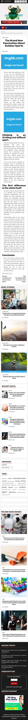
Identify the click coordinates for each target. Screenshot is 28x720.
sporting (12, 492)
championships (19, 478)
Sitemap (22, 714)
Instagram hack (14, 485)
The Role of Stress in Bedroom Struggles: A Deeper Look (17, 449)
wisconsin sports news (6, 494)
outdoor (7, 273)
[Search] (26, 27)
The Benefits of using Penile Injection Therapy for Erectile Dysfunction (14, 314)
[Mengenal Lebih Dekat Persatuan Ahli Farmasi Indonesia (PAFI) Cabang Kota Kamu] (5, 422)
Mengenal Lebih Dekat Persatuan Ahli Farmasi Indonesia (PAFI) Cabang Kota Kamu (17, 422)
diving (17, 481)
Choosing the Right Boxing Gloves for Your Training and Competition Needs (17, 435)
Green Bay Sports (17, 687)
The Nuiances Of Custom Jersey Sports (6, 279)
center (10, 478)
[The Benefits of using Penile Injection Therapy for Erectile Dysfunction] (14, 299)
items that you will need (21, 485)
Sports (10, 390)
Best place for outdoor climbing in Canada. (14, 345)
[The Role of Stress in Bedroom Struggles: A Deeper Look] (5, 449)
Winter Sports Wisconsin (21, 492)
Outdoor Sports (5, 37)
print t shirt (14, 489)
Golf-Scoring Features (22, 483)
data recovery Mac (11, 481)
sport (11, 273)
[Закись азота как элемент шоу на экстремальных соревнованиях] (5, 394)
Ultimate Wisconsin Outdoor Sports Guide (14, 377)
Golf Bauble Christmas (6, 485)
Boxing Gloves (4, 478)
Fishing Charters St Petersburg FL (8, 483)
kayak (10, 487)
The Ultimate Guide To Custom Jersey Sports (20, 279)
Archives (4, 464)
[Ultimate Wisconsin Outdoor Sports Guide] (14, 363)
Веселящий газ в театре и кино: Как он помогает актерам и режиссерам (17, 407)
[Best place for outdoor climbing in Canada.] (14, 331)
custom (4, 481)
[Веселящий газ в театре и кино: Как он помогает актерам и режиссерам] (5, 407)
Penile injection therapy (6, 489)
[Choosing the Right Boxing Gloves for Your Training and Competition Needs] (5, 436)
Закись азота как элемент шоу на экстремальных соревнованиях (17, 394)
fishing (23, 481)
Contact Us (6, 714)
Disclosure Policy (14, 714)
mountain (16, 487)
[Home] (3, 28)
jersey (4, 487)
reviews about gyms (22, 489)
